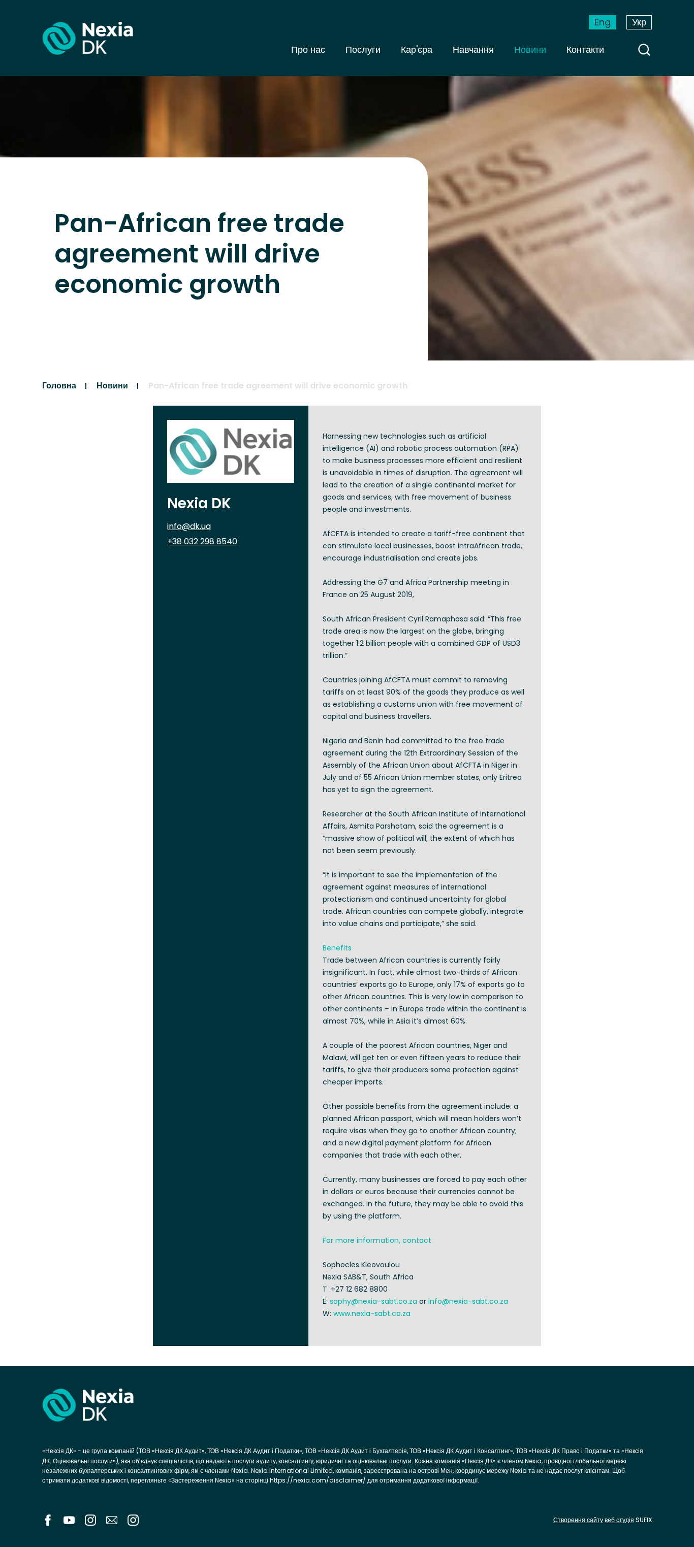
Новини (530, 49)
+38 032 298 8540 (202, 541)
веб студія (619, 1520)
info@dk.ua (189, 526)
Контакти (585, 49)
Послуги (363, 49)
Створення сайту (578, 1520)
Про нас (308, 49)
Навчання (473, 49)
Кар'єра (416, 49)
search (644, 49)
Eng (602, 22)
